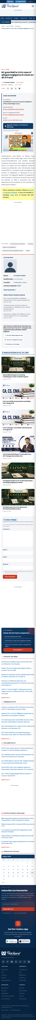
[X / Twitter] (7, 961)
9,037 (19, 286)
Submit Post (21, 1)
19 (13, 873)
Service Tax (23, 18)
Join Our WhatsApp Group (14, 335)
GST (2, 972)
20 (18, 873)
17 (3, 873)
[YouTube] (11, 961)
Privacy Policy (5, 1010)
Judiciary (10, 84)
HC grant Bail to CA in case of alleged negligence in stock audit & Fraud (17, 75)
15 (27, 869)
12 (13, 869)
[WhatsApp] (24, 961)
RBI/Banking (22, 975)
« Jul (3, 882)
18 (8, 873)
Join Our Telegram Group (14, 340)
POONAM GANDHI (9, 82)
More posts (5, 697)
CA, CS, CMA (9, 26)
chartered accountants (18, 244)
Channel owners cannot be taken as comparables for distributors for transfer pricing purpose (17, 307)
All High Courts (7, 120)
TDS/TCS (3, 978)
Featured (17, 26)
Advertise (22, 993)
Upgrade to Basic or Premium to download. (17, 126)
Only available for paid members (14, 109)
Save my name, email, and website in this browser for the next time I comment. (19, 572)
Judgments (4, 993)
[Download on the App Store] (24, 941)
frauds (31, 244)
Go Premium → (18, 650)
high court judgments (10, 247)
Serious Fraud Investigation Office (13, 250)
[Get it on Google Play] (11, 941)
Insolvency (22, 978)
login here (14, 195)
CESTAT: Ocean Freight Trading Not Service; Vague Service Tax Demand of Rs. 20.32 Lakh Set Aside (16, 691)
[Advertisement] (18, 49)
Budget (16, 18)
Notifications (4, 988)
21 (22, 873)
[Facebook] (3, 961)
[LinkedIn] (16, 961)
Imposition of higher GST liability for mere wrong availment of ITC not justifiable (17, 315)
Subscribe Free (8, 909)
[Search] (34, 18)
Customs (3, 975)
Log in (16, 130)
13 (18, 869)
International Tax (6, 980)
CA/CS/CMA (22, 980)
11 (8, 869)
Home (2, 18)
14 (22, 869)
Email (5, 557)
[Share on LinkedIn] (11, 88)
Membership (22, 999)
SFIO (28, 250)
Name (5, 550)
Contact (21, 996)
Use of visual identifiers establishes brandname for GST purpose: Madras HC (17, 299)
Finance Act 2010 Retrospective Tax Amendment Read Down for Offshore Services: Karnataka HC (17, 683)
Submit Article (23, 991)
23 (32, 873)
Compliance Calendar (7, 996)
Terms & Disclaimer (15, 1010)
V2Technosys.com (6, 1007)
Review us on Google (13, 344)
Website (5, 564)
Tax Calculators (5, 999)
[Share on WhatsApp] (15, 88)
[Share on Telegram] (19, 88)
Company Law (23, 970)
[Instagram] (20, 961)
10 (3, 869)
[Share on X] (8, 88)
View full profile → (10, 290)
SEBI (20, 972)
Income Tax (9, 18)
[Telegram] (29, 961)
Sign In (30, 1)
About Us (21, 988)
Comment (6, 529)
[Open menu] (33, 6)
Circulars (3, 991)
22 (27, 873)
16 (32, 869)
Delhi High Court (17, 120)
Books (11, 1)
